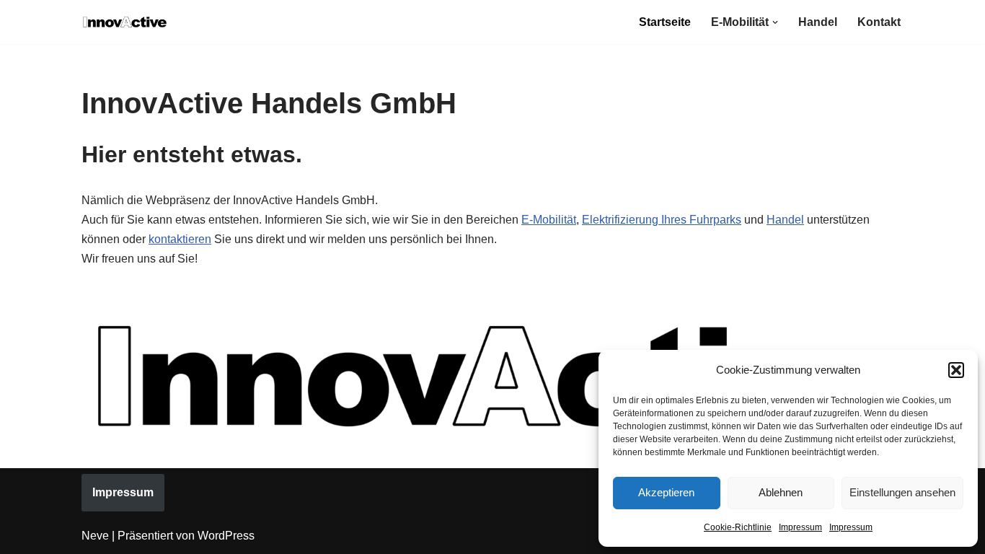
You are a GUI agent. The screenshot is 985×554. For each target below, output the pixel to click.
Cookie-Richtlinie (738, 527)
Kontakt (879, 22)
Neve (95, 535)
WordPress (226, 535)
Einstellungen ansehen (902, 492)
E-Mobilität (548, 220)
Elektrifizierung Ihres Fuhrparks (661, 220)
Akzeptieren (666, 492)
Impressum (800, 527)
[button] (956, 370)
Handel (817, 22)
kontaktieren (180, 239)
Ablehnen (781, 492)
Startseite (665, 22)
